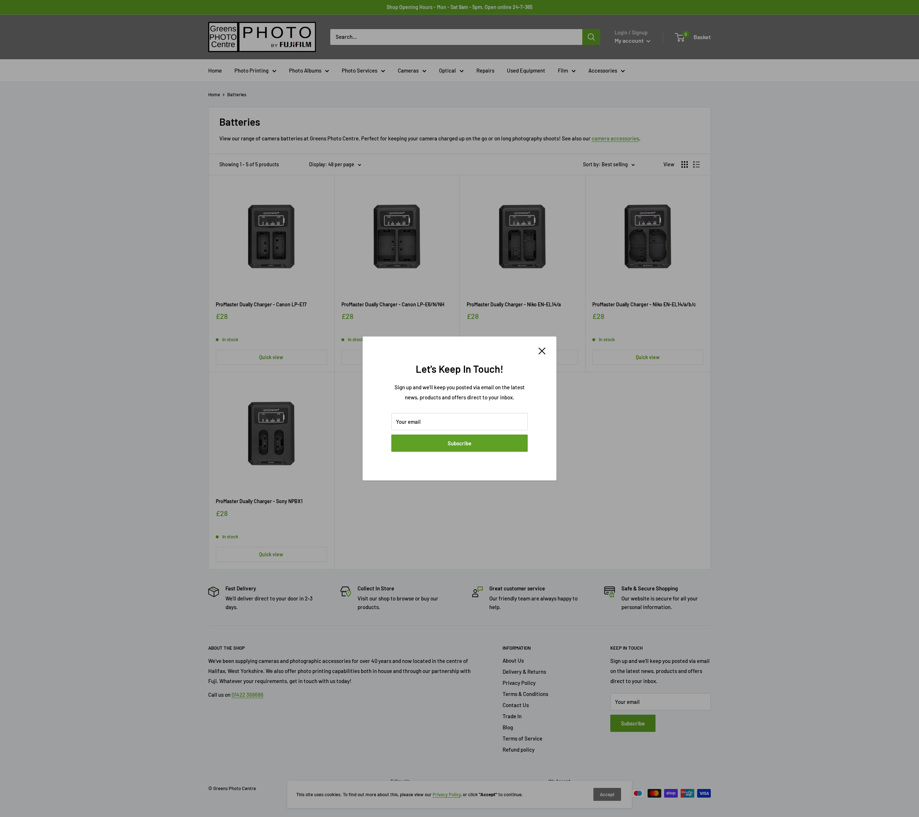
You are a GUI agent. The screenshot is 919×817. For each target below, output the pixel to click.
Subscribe (459, 443)
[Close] (542, 350)
